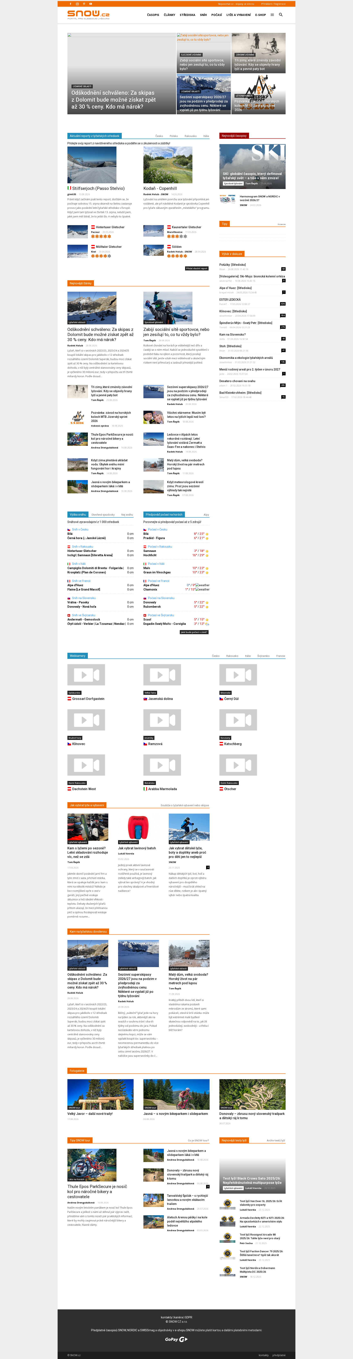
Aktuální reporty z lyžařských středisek (94, 136)
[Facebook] (70, 4)
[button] (281, 12)
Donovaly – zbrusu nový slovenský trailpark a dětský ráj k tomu (187, 1174)
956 (283, 315)
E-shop (260, 15)
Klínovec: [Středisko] (233, 311)
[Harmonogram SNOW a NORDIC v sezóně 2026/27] (227, 199)
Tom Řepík (149, 340)
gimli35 (71, 194)
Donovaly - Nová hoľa (81, 606)
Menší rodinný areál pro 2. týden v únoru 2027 (249, 369)
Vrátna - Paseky (78, 602)
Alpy (206, 514)
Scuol (147, 619)
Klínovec (78, 744)
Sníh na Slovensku (83, 598)
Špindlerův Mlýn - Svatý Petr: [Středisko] (245, 323)
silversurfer (225, 280)
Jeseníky (149, 737)
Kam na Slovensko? (232, 334)
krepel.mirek (226, 292)
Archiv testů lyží (276, 1140)
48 (283, 338)
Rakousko (191, 136)
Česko (159, 136)
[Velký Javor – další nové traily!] (100, 1103)
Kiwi (93, 251)
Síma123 (223, 397)
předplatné (279, 1355)
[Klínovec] (100, 720)
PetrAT (223, 304)
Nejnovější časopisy (234, 135)
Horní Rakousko (77, 783)
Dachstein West (84, 789)
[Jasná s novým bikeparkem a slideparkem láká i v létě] (77, 487)
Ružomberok (152, 606)
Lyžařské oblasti (82, 86)
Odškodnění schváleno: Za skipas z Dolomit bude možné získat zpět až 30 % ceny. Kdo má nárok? (100, 334)
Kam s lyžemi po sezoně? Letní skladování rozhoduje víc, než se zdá (87, 852)
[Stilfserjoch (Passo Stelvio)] (100, 165)
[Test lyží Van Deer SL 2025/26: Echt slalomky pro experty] (227, 1204)
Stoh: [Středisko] (230, 346)
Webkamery (77, 655)
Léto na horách (244, 96)
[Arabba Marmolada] (176, 765)
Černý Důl (231, 699)
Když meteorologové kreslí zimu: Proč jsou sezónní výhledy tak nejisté (185, 486)
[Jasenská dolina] (176, 674)
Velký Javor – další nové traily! (90, 1114)
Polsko (174, 136)
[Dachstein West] (100, 765)
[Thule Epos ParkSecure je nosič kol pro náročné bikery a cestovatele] (77, 439)
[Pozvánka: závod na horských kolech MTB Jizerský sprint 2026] (258, 92)
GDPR (188, 1317)
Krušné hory (75, 737)
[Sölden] (153, 250)
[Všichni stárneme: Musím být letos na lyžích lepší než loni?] (153, 417)
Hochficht (149, 555)
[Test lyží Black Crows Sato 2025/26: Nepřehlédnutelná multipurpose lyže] (252, 1173)
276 (283, 327)
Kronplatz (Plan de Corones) (86, 572)
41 (283, 350)
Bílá (70, 533)
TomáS (223, 327)
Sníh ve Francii (80, 581)
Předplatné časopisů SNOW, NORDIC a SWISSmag (123, 1330)
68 (283, 268)
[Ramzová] (176, 720)
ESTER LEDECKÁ (230, 299)
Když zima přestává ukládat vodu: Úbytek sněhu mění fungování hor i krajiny (109, 464)
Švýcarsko (263, 655)
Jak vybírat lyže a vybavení (87, 805)
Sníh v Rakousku (82, 546)
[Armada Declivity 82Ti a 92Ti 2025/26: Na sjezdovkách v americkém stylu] (227, 1221)
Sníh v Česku (79, 529)
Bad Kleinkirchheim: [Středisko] (240, 392)
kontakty (166, 1317)
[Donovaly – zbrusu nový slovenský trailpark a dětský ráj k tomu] (252, 1102)
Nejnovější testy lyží (234, 1140)
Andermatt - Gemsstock (83, 619)
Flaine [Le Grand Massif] (83, 589)
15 (283, 396)
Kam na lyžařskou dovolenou (88, 931)
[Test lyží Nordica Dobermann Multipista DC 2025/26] (227, 1271)
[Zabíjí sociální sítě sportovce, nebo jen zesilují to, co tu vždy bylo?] (204, 53)
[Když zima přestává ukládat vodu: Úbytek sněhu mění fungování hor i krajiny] (77, 465)
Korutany (225, 737)
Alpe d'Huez (75, 585)
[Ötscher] (252, 765)
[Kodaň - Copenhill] (176, 165)
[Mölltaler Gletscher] (77, 252)
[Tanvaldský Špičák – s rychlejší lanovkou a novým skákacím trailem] (153, 1200)
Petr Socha (246, 1243)
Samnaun (149, 551)
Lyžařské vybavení (78, 842)
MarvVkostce (174, 232)
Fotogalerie (77, 1070)
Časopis (153, 15)
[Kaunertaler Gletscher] (153, 231)
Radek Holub (75, 345)
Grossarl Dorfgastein (88, 699)
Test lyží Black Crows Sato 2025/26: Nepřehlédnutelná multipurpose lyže (252, 1180)
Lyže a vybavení (239, 15)
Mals (146, 568)
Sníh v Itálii (78, 563)
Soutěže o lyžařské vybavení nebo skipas (185, 805)
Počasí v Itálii (155, 563)
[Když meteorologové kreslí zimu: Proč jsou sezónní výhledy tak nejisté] (153, 487)
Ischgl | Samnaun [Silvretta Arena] (90, 555)
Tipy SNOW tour (80, 1140)
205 (283, 385)
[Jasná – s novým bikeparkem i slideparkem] (176, 1102)
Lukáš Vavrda (126, 853)
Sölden (177, 246)
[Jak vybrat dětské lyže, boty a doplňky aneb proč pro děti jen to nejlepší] (189, 827)
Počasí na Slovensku (160, 598)
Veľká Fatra (150, 692)
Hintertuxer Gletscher (110, 227)
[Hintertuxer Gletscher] (77, 232)
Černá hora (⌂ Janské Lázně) (86, 538)
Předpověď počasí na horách (164, 514)
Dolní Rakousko (229, 783)
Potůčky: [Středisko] (232, 264)
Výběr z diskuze (232, 254)
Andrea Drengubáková (104, 447)
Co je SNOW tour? (198, 1140)
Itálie (206, 136)
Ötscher (230, 789)
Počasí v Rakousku (159, 546)
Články (169, 15)
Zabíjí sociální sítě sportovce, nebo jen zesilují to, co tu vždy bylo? (176, 332)
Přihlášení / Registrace (273, 3)
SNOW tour (74, 1107)
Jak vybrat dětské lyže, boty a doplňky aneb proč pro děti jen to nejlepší (187, 852)
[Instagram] (77, 4)
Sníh (203, 15)
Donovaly (149, 602)
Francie (280, 655)
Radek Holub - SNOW (155, 194)
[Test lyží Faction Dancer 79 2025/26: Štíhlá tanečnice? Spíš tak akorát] (227, 1254)
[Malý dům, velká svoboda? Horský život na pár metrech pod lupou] (153, 465)
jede (221, 373)
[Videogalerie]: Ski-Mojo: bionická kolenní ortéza (252, 276)
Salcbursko (74, 692)
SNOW (243, 205)
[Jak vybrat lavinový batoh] (138, 827)
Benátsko (150, 783)
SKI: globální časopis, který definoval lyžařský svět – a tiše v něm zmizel (252, 176)
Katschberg (233, 744)
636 (283, 303)
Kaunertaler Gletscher (186, 227)
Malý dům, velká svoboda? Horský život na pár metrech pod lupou (185, 464)
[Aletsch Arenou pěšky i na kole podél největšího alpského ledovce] (153, 1222)
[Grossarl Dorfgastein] (100, 674)
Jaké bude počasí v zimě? (194, 632)
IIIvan (222, 269)
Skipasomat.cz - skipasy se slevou (236, 3)
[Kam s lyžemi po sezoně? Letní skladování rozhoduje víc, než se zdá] (87, 827)
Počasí (216, 15)
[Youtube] (91, 4)
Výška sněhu (78, 514)
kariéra (178, 1317)
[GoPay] (176, 1341)
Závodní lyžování (245, 55)
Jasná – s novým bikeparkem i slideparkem (175, 1114)
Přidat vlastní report (196, 268)
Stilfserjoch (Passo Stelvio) (98, 188)
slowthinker (225, 315)
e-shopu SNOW (184, 1330)
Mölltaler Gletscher (109, 246)
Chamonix (150, 589)
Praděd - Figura (154, 538)
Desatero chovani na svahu (237, 381)
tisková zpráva (100, 425)
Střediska (187, 15)
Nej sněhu (127, 514)
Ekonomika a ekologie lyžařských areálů (246, 357)
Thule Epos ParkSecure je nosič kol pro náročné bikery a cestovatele (112, 438)
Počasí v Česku (157, 529)
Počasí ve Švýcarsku (160, 615)
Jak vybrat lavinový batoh (137, 848)
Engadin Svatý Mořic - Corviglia (164, 623)
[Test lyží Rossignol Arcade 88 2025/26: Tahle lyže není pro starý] (227, 1237)
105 (283, 361)
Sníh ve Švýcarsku (83, 615)
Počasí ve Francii (158, 581)
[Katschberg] (252, 720)
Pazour (95, 232)
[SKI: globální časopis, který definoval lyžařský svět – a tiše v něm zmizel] (252, 168)
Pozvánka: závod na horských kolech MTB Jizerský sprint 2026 (111, 417)
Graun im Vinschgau (157, 572)
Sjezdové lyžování (191, 55)
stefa (222, 338)
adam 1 (223, 385)
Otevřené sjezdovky (103, 514)
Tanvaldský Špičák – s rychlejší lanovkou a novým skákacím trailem (187, 1200)
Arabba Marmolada (162, 789)
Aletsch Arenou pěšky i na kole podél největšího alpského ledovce (187, 1221)
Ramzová (155, 744)
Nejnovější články (81, 283)
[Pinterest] (84, 4)
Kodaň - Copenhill (160, 188)
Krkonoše (225, 692)
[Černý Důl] (252, 674)
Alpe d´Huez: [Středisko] (235, 288)
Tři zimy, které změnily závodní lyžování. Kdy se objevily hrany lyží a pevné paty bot (111, 391)
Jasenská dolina (160, 699)
